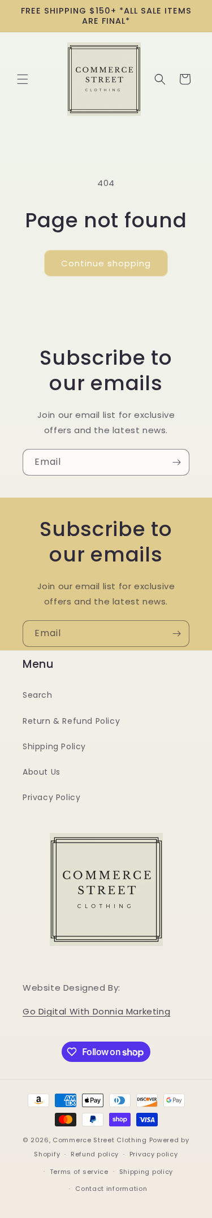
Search (38, 695)
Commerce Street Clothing (101, 1139)
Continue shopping (106, 263)
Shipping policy (146, 1171)
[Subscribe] (176, 462)
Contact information (111, 1188)
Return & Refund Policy (71, 721)
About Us (41, 772)
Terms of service (79, 1171)
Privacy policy (153, 1154)
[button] (22, 79)
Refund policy (95, 1154)
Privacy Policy (51, 797)
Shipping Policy (54, 746)
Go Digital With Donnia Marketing (96, 1011)
